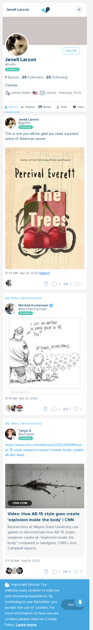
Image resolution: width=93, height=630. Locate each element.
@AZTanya (26, 434)
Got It (73, 604)
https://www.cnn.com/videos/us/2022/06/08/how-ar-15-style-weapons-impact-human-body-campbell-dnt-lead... (44, 450)
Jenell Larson (17, 9)
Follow (71, 50)
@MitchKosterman (32, 309)
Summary (12, 69)
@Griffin (10, 64)
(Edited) (44, 273)
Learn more (26, 624)
